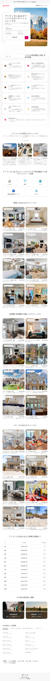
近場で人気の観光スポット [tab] (28, 628)
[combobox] (16, 29)
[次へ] (27, 141)
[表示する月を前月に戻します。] (7, 37)
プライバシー (22, 678)
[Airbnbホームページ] (6, 5)
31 (9, 56)
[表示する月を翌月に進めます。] (22, 37)
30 (7, 56)
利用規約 (28, 678)
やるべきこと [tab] (39, 628)
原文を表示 (33, 1)
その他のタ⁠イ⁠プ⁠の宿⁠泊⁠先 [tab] (15, 628)
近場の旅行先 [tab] (5, 628)
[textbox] (11, 33)
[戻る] (23, 141)
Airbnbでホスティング (41, 5)
